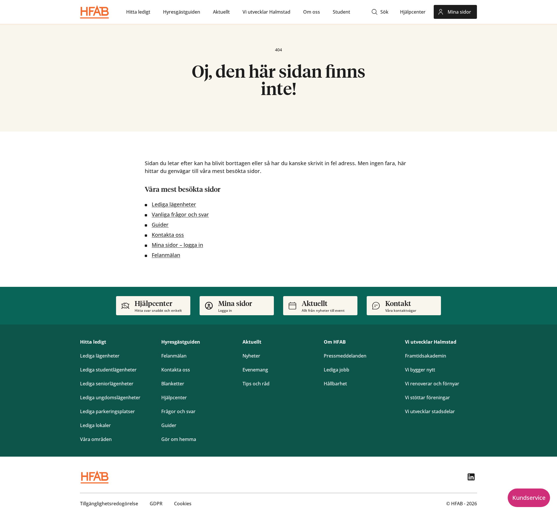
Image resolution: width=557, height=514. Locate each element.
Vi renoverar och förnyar (432, 383)
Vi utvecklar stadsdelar (430, 411)
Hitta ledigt (93, 342)
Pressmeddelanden (345, 356)
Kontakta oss (168, 234)
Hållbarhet (335, 383)
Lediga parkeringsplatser (107, 411)
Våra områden (96, 439)
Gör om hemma (178, 439)
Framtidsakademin (425, 356)
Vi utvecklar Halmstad (430, 342)
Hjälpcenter (174, 397)
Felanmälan (166, 254)
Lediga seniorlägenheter (106, 383)
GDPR (156, 503)
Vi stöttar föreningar (427, 397)
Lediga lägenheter (174, 204)
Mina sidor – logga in (177, 244)
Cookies (182, 503)
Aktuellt (252, 342)
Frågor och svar (178, 411)
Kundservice (528, 498)
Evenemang (255, 370)
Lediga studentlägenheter (108, 370)
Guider (160, 224)
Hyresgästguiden (180, 342)
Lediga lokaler (95, 425)
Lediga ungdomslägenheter (110, 397)
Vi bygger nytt (420, 370)
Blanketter (172, 383)
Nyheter (251, 356)
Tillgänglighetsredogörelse (109, 503)
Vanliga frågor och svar (180, 214)
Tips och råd (256, 383)
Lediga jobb (336, 370)
